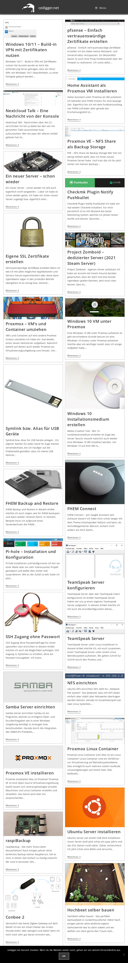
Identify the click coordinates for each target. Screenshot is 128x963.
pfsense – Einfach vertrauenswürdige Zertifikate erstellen (87, 35)
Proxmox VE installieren (30, 773)
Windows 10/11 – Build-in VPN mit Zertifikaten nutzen (31, 49)
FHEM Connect (81, 508)
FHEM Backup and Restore (32, 503)
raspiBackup (18, 840)
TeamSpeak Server (85, 638)
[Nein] (124, 954)
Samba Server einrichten (30, 707)
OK (64, 956)
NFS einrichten (82, 682)
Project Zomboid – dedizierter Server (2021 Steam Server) (91, 257)
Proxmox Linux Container (92, 748)
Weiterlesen (12, 84)
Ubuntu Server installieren (94, 831)
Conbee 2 (15, 917)
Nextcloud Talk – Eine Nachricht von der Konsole (32, 113)
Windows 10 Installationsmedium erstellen (88, 419)
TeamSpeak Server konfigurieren (85, 585)
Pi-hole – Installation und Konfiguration (31, 554)
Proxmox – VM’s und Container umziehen (26, 326)
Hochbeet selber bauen (90, 910)
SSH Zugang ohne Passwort (33, 636)
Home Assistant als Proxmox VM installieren (92, 88)
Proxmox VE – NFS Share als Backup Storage (91, 144)
